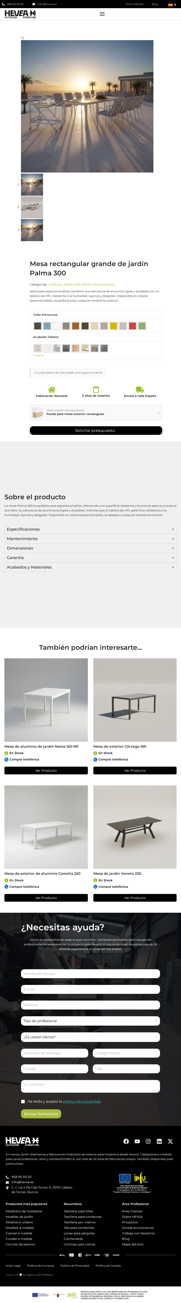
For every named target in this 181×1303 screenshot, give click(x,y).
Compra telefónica (24, 759)
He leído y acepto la (64, 1101)
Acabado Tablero (45, 337)
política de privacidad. (82, 1101)
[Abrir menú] (102, 14)
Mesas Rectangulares (98, 284)
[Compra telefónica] (6, 760)
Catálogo (55, 284)
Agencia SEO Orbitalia (39, 1274)
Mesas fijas (72, 284)
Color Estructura (45, 314)
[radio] (37, 326)
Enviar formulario (41, 1114)
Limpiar (38, 355)
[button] (90, 38)
